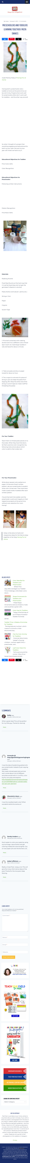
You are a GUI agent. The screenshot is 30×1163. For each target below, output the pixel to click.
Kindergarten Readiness (15, 1071)
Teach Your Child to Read (15, 1077)
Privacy (15, 1140)
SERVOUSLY (21, 1148)
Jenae (6, 21)
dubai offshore (12, 861)
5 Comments (22, 21)
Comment (6, 915)
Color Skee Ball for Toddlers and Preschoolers (19, 582)
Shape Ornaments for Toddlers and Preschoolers (20, 598)
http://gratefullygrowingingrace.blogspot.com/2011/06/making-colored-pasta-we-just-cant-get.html (15, 781)
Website (5, 952)
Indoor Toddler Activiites (15, 1088)
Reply (4, 727)
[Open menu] (27, 2)
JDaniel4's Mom (13, 796)
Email (5, 944)
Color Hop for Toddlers (20, 610)
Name (5, 937)
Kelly (9, 715)
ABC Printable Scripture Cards (15, 1082)
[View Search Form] (2, 2)
